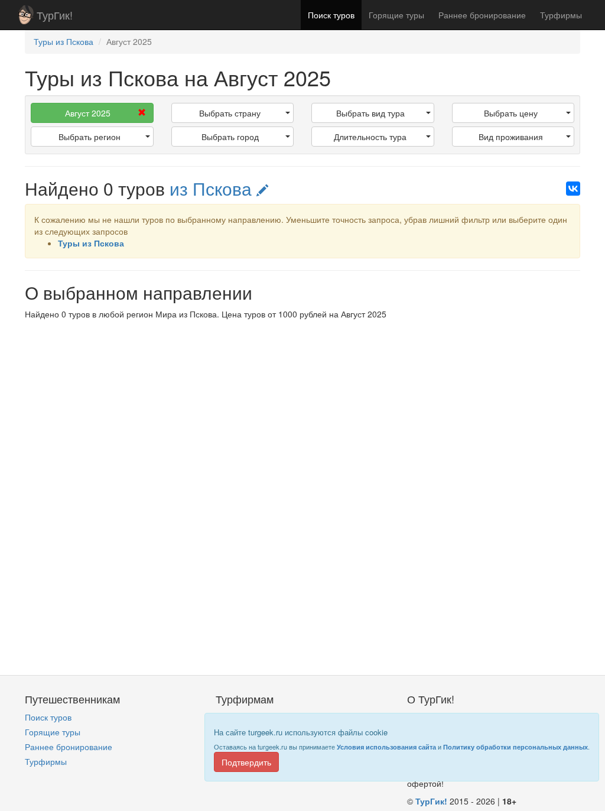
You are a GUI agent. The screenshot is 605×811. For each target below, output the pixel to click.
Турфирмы (561, 15)
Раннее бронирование (482, 15)
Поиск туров (331, 15)
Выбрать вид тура (370, 113)
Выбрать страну (230, 113)
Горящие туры (396, 15)
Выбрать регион (89, 136)
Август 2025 (87, 113)
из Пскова (213, 188)
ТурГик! (55, 14)
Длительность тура (370, 136)
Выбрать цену (511, 113)
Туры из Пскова (91, 243)
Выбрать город (230, 136)
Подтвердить (246, 762)
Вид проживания (511, 136)
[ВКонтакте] (573, 188)
